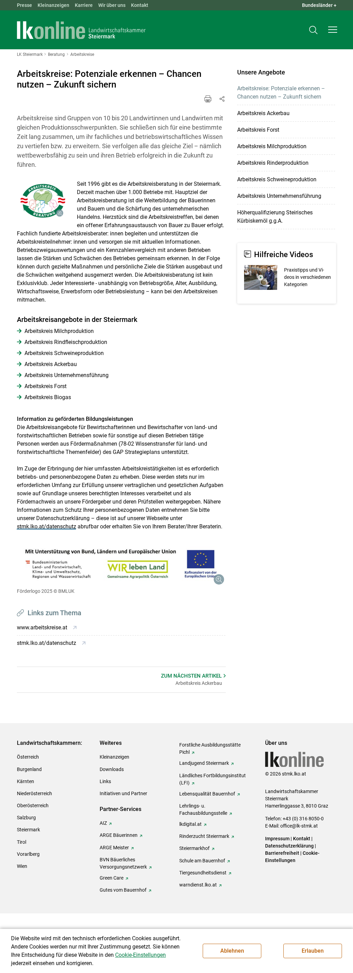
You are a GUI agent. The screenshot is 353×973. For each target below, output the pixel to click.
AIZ (103, 823)
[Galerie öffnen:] (42, 201)
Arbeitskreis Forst (258, 129)
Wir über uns (111, 5)
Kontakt (139, 5)
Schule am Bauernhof (202, 860)
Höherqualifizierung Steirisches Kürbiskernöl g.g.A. (275, 216)
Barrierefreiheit (282, 853)
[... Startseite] (81, 30)
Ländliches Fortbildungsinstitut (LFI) (212, 779)
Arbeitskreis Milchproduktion (271, 146)
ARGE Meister (114, 847)
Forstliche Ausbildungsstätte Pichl (210, 748)
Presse (24, 5)
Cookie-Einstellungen (140, 955)
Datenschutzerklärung (289, 846)
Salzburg (26, 817)
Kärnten (25, 781)
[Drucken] (208, 99)
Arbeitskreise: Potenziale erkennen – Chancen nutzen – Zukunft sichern (281, 92)
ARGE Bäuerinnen (119, 835)
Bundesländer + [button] (319, 5)
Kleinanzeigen (53, 5)
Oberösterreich (33, 805)
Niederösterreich (34, 793)
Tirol (21, 842)
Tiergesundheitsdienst (202, 872)
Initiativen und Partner (123, 793)
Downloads (112, 769)
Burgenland (29, 769)
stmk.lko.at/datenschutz (46, 526)
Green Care (111, 878)
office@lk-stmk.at (299, 826)
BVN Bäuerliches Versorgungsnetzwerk (123, 863)
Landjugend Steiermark (204, 763)
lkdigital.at (190, 824)
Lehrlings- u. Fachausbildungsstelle (203, 809)
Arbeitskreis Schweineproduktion (276, 179)
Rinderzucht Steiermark (204, 836)
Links (105, 781)
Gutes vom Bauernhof (123, 890)
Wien (22, 866)
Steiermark (28, 829)
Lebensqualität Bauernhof (207, 794)
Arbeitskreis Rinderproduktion (273, 163)
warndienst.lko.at (198, 885)
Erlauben (313, 950)
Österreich (28, 757)
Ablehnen (232, 950)
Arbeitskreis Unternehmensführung (279, 196)
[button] (332, 29)
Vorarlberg (28, 854)
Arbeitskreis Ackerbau (263, 113)
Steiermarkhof (194, 848)
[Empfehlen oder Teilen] (222, 99)
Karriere (84, 5)
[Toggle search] (313, 30)
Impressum (277, 838)
